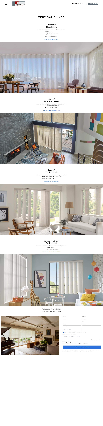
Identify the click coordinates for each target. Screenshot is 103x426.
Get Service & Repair (83, 344)
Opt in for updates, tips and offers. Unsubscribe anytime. (75, 332)
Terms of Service (88, 351)
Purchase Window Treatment (70, 344)
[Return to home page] (29, 3)
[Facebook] (86, 4)
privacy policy (99, 350)
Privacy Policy (81, 351)
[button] (6, 3)
